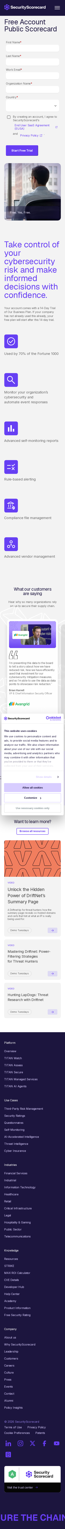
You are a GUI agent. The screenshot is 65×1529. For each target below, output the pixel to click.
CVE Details (11, 1280)
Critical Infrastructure (18, 1208)
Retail (7, 1201)
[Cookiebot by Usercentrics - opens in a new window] (46, 718)
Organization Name (19, 83)
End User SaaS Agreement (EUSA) (32, 126)
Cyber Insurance (15, 1151)
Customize (30, 797)
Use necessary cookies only (32, 808)
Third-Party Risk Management (23, 1108)
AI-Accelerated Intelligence (21, 1137)
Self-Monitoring (14, 1129)
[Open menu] (57, 7)
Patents (40, 1433)
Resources (11, 1259)
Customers (11, 1358)
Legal (7, 1215)
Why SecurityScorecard (19, 1344)
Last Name (13, 56)
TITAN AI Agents (15, 1086)
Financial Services (15, 1173)
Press (7, 1379)
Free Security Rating (17, 1315)
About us (10, 1337)
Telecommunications (17, 1236)
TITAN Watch (13, 1058)
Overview (10, 1051)
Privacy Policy (29, 135)
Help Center (12, 1294)
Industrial (10, 1180)
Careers (9, 1365)
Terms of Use (13, 1427)
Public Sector (13, 1229)
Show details (44, 776)
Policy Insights (13, 1407)
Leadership (11, 1351)
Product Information (17, 1308)
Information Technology (19, 1187)
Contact (9, 1393)
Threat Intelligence (16, 1144)
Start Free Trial (22, 150)
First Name (13, 42)
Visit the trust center (21, 1487)
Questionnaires (13, 1122)
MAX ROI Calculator (17, 1273)
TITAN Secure (13, 1072)
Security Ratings (14, 1115)
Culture (9, 1372)
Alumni (8, 1400)
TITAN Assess (13, 1065)
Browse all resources (32, 831)
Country (12, 97)
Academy (10, 1301)
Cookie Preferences (17, 1433)
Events (8, 1386)
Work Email (14, 69)
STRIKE (9, 1266)
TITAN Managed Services (20, 1079)
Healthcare (11, 1194)
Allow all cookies (32, 787)
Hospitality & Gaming (17, 1222)
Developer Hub (14, 1287)
